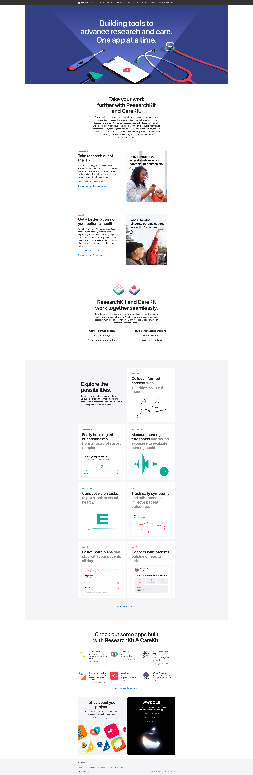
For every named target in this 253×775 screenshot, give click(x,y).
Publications (153, 2)
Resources (144, 2)
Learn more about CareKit (89, 250)
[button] (146, 176)
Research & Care (87, 3)
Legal (89, 771)
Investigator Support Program (107, 2)
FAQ (172, 2)
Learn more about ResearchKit (91, 181)
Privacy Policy (82, 771)
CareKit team (101, 767)
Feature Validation (164, 2)
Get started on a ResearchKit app (92, 186)
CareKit (128, 2)
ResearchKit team (91, 767)
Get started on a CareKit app (90, 255)
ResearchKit (120, 2)
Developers (136, 2)
